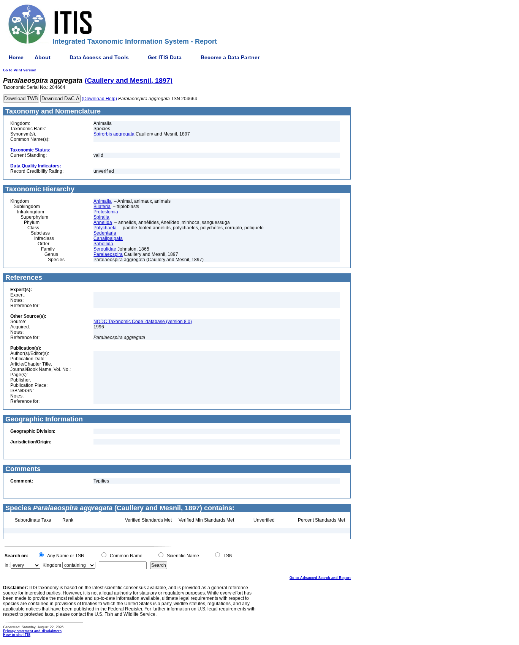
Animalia (102, 201)
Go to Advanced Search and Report (320, 578)
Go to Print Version (19, 70)
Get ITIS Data (165, 57)
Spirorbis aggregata (113, 134)
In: (7, 565)
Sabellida (103, 243)
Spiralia (101, 217)
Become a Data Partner (230, 57)
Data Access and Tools (99, 57)
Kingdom (52, 565)
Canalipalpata (108, 238)
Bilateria (102, 206)
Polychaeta (105, 227)
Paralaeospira (108, 254)
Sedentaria (104, 233)
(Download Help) (99, 98)
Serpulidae (104, 249)
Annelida (102, 222)
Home (16, 57)
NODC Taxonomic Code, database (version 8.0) (142, 321)
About (43, 57)
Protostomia (105, 211)
